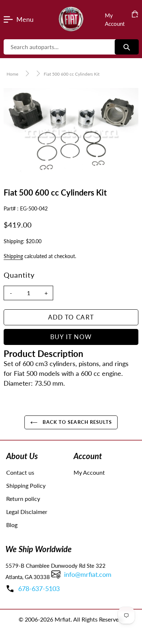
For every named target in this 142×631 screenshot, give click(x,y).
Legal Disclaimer (26, 511)
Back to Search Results (76, 422)
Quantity (19, 274)
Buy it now (71, 337)
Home (12, 74)
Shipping (13, 256)
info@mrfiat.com (87, 574)
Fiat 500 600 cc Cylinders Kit (71, 74)
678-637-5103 (39, 588)
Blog (11, 524)
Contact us (20, 472)
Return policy (23, 498)
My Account (89, 472)
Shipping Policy (26, 485)
